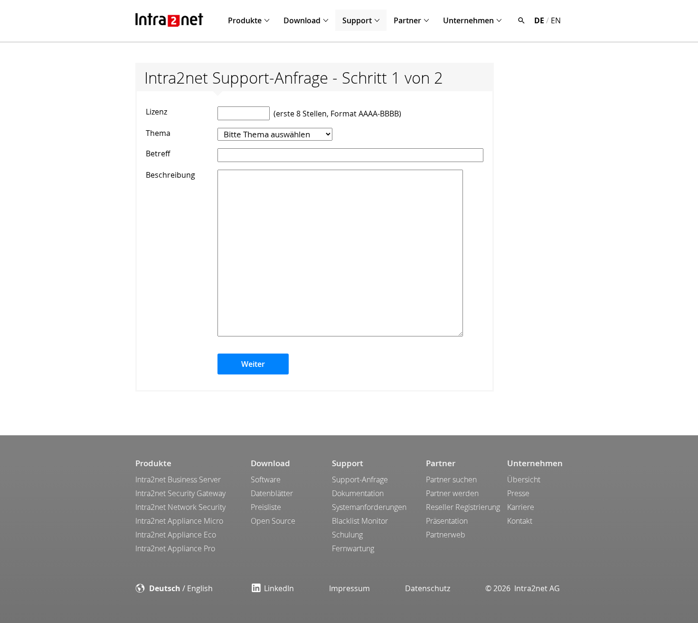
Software (266, 479)
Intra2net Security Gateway (180, 493)
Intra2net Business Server (178, 479)
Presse (518, 493)
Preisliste (266, 507)
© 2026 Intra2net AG (522, 588)
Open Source (273, 521)
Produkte (245, 20)
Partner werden (452, 493)
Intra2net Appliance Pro (175, 548)
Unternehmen (468, 20)
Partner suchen (451, 479)
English (200, 588)
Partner (407, 20)
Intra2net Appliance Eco (175, 534)
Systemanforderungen (369, 507)
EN (556, 20)
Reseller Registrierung (463, 507)
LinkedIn (279, 588)
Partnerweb (445, 534)
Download (302, 20)
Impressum (349, 588)
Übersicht (523, 479)
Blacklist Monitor (360, 521)
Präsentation (447, 521)
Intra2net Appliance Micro (179, 521)
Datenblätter (272, 493)
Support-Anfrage (360, 479)
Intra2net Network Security (180, 507)
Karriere (520, 507)
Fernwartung (353, 548)
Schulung (347, 534)
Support (357, 20)
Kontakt (519, 521)
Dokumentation (358, 493)
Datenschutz (427, 588)
